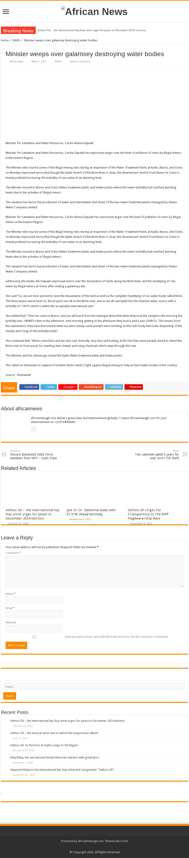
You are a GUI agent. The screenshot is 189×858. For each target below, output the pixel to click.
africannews (16, 61)
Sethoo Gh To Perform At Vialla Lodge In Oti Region (44, 745)
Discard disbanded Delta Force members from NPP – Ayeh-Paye (33, 455)
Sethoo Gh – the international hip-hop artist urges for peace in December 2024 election (92, 30)
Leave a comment (80, 61)
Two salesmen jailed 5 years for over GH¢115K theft (157, 455)
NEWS (16, 40)
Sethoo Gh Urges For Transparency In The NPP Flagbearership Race (148, 514)
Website (11, 622)
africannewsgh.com (91, 841)
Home (5, 40)
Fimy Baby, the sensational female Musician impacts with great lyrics (54, 757)
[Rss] (94, 846)
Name (11, 593)
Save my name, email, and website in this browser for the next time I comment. (116, 636)
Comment (13, 553)
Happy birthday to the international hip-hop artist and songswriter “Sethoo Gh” (62, 769)
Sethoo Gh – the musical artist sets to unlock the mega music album (54, 733)
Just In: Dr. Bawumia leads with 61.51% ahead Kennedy (91, 512)
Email (10, 608)
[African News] (94, 10)
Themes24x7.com (116, 841)
